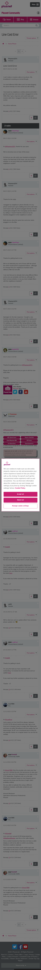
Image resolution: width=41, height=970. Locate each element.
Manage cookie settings (20, 506)
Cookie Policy (20, 488)
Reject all (20, 500)
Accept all (20, 494)
